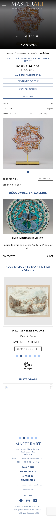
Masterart (10, 53)
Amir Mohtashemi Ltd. (28, 75)
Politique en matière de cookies (27, 510)
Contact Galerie (28, 89)
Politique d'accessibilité (28, 513)
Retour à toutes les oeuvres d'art (28, 59)
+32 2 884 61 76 (31, 462)
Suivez (49, 256)
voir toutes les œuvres (28, 366)
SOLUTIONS (28, 467)
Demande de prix (28, 81)
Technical (45, 178)
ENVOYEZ (28, 495)
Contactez (9, 256)
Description (10, 179)
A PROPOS (28, 476)
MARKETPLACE (28, 471)
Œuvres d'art (33, 53)
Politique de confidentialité (27, 506)
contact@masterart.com (32, 458)
